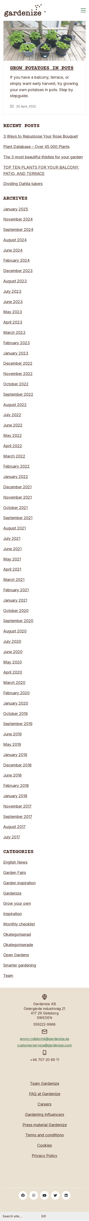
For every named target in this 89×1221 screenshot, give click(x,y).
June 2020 (12, 651)
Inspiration (12, 913)
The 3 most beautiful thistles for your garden (43, 157)
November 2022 (18, 373)
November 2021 (17, 497)
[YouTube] (44, 1195)
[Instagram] (33, 1195)
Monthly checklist (19, 924)
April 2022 (12, 446)
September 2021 (17, 517)
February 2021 (16, 590)
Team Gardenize (44, 1083)
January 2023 (15, 353)
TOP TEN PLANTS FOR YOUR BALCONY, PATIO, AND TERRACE (41, 170)
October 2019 (15, 713)
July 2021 (11, 538)
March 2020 (14, 682)
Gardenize (12, 893)
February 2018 (16, 785)
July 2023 (12, 291)
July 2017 (11, 837)
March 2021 (13, 579)
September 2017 (17, 816)
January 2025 (15, 209)
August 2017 (14, 826)
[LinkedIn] (66, 1195)
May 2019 (12, 744)
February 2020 (16, 693)
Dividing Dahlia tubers (23, 183)
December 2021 (17, 487)
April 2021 (12, 569)
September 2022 (18, 394)
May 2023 (12, 312)
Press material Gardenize (44, 1125)
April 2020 (12, 672)
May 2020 (12, 662)
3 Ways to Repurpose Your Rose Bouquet (40, 136)
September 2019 (17, 723)
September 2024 (18, 229)
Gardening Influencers (44, 1114)
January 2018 (15, 796)
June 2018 (12, 775)
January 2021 (15, 600)
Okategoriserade (18, 944)
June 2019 (12, 734)
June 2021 (12, 549)
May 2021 (12, 559)
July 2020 (12, 641)
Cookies (44, 1145)
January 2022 (15, 476)
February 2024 (16, 260)
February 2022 (16, 466)
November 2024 (18, 219)
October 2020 (16, 610)
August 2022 (15, 404)
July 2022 (12, 415)
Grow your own (17, 903)
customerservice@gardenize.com (44, 1045)
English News (15, 862)
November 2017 (17, 806)
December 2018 (17, 765)
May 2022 (12, 435)
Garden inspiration (19, 883)
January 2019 (15, 754)
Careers (44, 1104)
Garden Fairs (14, 872)
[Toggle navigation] (83, 10)
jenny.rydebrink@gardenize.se (44, 1039)
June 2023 (13, 301)
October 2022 (16, 384)
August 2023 (15, 281)
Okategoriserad (17, 934)
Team (8, 975)
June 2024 (12, 250)
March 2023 (14, 332)
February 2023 (16, 343)
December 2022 (17, 363)
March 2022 (14, 456)
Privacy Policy (44, 1155)
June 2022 (12, 425)
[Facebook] (23, 1195)
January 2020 (15, 703)
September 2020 (18, 620)
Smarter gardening (19, 965)
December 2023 (18, 270)
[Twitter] (55, 1195)
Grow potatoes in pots (41, 68)
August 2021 (14, 528)
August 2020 (15, 631)
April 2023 (12, 322)
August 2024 (15, 240)
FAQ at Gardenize (44, 1094)
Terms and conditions (44, 1135)
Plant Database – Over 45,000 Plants (36, 146)
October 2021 (15, 507)
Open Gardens (16, 955)
